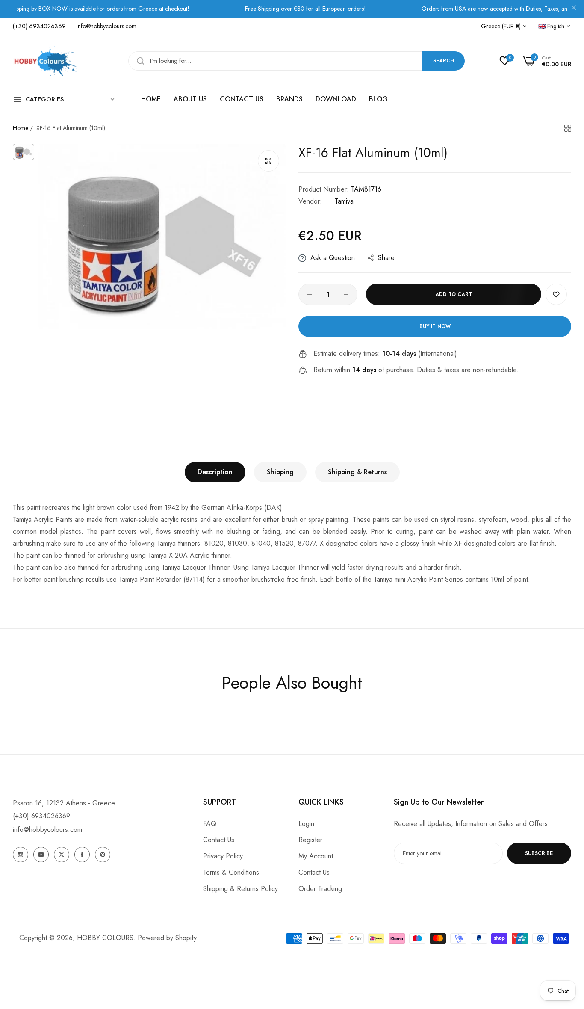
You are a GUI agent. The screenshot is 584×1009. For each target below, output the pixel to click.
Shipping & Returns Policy (240, 889)
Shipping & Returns (357, 472)
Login (306, 824)
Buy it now (435, 326)
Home (20, 128)
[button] (556, 294)
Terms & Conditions (231, 872)
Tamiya (344, 201)
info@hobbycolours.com (47, 829)
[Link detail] (20, 854)
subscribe (539, 853)
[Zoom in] (268, 161)
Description (215, 472)
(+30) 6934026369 (41, 816)
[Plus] (346, 294)
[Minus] (309, 294)
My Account (315, 856)
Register (310, 840)
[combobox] (296, 61)
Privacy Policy (223, 856)
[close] (574, 9)
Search (443, 61)
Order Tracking (320, 889)
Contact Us (218, 840)
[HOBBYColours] (45, 61)
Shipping (280, 472)
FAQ (209, 824)
